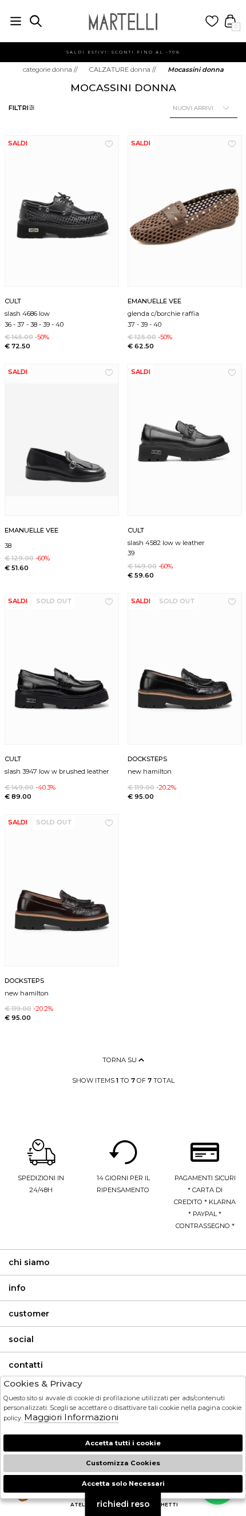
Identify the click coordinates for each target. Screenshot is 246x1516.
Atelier (81, 1504)
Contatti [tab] (26, 1365)
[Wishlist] (212, 21)
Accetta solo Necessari (123, 1483)
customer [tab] (29, 1313)
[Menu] (16, 21)
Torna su (120, 1060)
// (50, 70)
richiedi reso (123, 1504)
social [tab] (21, 1339)
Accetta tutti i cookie (123, 1443)
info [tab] (17, 1288)
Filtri (19, 108)
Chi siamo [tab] (29, 1262)
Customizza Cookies (123, 1463)
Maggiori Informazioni (71, 1417)
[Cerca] (36, 21)
